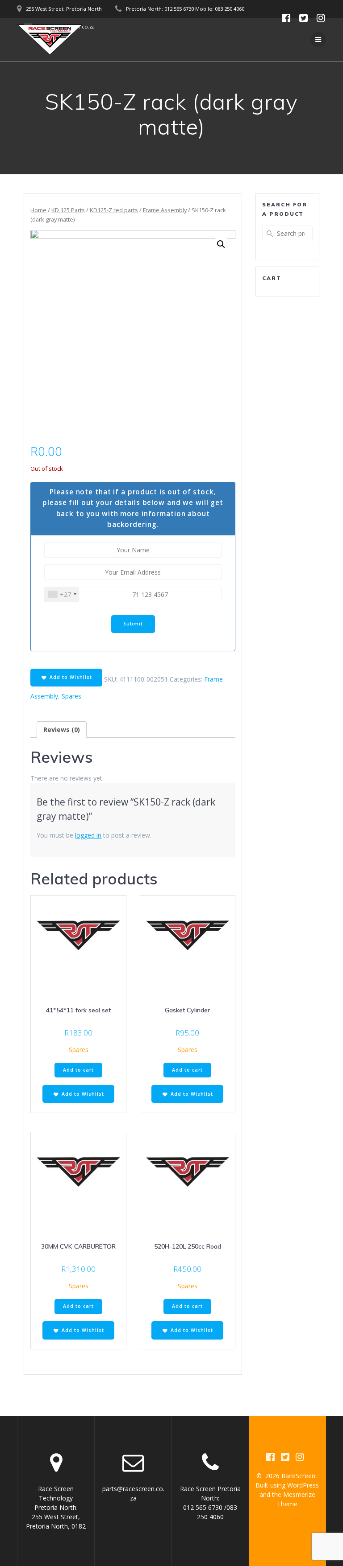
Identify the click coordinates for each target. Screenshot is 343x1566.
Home (38, 210)
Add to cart (78, 1070)
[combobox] (62, 594)
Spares (71, 696)
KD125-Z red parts (114, 210)
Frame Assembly (165, 210)
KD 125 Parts (68, 210)
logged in (88, 835)
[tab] (62, 729)
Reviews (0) (61, 729)
